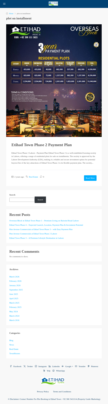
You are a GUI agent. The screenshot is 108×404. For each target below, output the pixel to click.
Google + (69, 366)
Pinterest (94, 366)
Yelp (48, 371)
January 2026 (15, 285)
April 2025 (13, 298)
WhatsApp (60, 371)
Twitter (30, 366)
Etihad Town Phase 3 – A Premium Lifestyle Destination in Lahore (36, 238)
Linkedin (56, 366)
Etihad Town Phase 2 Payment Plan (41, 145)
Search (12, 195)
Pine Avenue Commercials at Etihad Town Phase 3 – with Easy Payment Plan (41, 229)
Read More (90, 178)
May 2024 (13, 311)
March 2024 (14, 316)
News (11, 345)
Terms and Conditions (62, 392)
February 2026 (15, 281)
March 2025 (14, 303)
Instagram (42, 366)
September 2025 (16, 290)
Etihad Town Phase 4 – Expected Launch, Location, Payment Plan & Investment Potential (46, 225)
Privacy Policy (43, 392)
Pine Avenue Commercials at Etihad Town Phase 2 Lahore (33, 234)
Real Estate (33, 177)
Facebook (17, 366)
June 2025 (13, 294)
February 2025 (15, 307)
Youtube (81, 366)
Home (11, 14)
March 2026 (14, 277)
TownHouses (14, 353)
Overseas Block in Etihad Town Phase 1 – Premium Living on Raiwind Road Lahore (44, 221)
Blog (11, 340)
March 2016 (14, 320)
